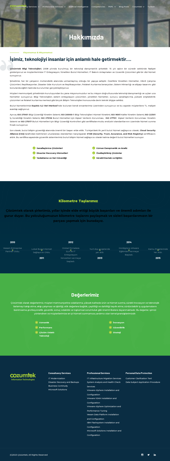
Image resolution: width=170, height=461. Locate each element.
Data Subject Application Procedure (143, 382)
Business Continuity (58, 386)
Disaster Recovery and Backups (63, 382)
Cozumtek (137, 7)
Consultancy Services (26, 7)
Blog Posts (124, 7)
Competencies (98, 7)
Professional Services (52, 7)
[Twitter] (149, 454)
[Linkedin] (155, 454)
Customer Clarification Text (139, 378)
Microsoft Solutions (57, 389)
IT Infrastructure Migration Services (104, 378)
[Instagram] (142, 454)
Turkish (151, 7)
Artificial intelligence (78, 7)
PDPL (110, 7)
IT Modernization (56, 378)
